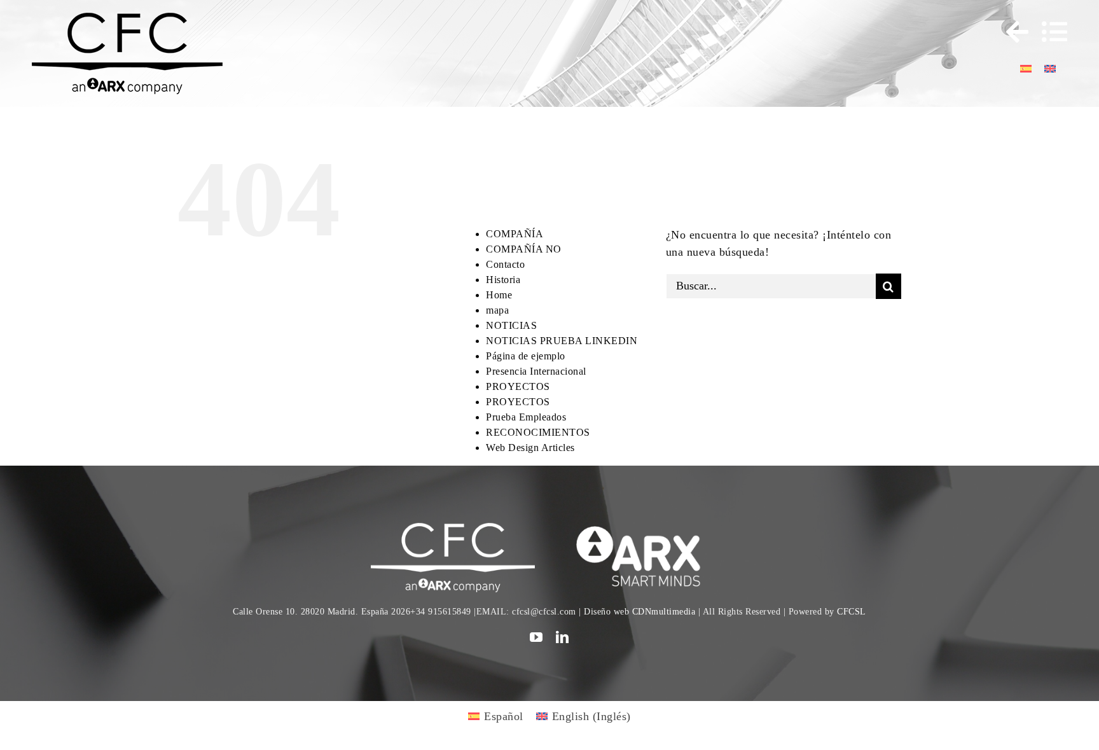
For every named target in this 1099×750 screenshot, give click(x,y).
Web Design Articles (530, 447)
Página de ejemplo (525, 356)
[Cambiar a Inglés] (1050, 68)
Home (499, 294)
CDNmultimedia (664, 611)
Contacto (505, 264)
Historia (503, 279)
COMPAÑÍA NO (524, 249)
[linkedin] (562, 637)
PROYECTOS (518, 386)
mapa (497, 310)
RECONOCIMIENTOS (538, 432)
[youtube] (536, 637)
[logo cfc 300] (127, 18)
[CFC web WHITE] (452, 528)
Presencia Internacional (536, 371)
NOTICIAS (511, 325)
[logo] (646, 528)
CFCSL (851, 611)
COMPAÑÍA (514, 233)
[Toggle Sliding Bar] (1011, 32)
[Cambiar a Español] (1026, 68)
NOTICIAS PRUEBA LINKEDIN (561, 340)
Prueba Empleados (526, 417)
